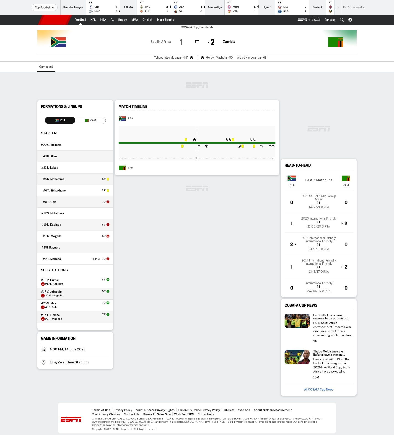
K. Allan (52, 156)
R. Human (53, 280)
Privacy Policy (123, 410)
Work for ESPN (184, 414)
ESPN (55, 20)
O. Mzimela (54, 145)
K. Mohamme (55, 179)
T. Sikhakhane (56, 190)
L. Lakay (52, 167)
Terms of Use (101, 410)
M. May (51, 303)
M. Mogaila (54, 236)
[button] (342, 20)
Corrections (206, 414)
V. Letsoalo (54, 291)
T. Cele (51, 202)
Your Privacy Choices (106, 414)
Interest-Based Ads (237, 410)
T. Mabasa (54, 259)
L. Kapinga (54, 224)
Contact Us (131, 414)
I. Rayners (53, 247)
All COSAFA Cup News (318, 389)
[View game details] (319, 202)
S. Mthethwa (55, 213)
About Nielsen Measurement (273, 410)
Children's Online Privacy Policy (199, 410)
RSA (130, 118)
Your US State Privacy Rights (155, 410)
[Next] (337, 7)
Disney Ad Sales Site (157, 414)
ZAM (130, 167)
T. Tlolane (53, 315)
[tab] (60, 120)
